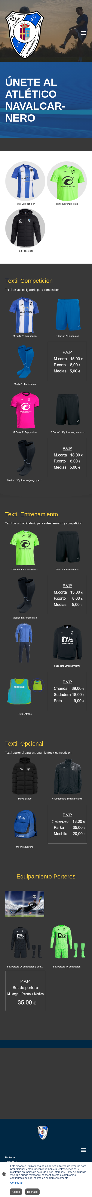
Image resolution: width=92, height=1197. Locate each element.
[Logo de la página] (24, 34)
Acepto (16, 1191)
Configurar (16, 1182)
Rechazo (32, 1191)
